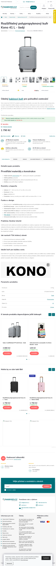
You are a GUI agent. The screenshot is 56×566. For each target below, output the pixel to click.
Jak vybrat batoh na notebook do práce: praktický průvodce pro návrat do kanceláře (26, 521)
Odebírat (46, 486)
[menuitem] (5, 13)
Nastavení (9, 563)
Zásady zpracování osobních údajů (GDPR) (8, 524)
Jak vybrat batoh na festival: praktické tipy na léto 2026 (25, 549)
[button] (39, 433)
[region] (28, 88)
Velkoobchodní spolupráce (8, 541)
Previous (49, 314)
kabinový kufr (16, 98)
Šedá (52, 295)
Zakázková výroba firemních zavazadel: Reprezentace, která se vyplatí (9, 547)
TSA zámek (7, 215)
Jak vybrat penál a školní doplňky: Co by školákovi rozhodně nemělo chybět (26, 529)
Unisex (52, 307)
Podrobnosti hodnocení (20, 30)
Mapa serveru (5, 533)
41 (53, 303)
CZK (51, 1)
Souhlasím (46, 558)
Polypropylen (50, 299)
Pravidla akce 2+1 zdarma (8, 529)
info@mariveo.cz (25, 502)
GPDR (14, 490)
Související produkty (35, 159)
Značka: (52, 136)
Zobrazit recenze (17, 459)
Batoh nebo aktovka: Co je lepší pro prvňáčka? (26, 524)
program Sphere (6, 539)
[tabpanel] (14, 338)
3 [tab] (29, 359)
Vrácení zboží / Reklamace (6, 1)
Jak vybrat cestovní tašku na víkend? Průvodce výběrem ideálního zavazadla (25, 538)
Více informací (24, 560)
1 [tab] (26, 359)
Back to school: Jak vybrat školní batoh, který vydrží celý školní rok (26, 541)
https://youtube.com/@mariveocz (28, 508)
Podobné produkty (48, 159)
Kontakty (4, 531)
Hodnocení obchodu (7, 535)
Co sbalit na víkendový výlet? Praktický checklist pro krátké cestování (25, 546)
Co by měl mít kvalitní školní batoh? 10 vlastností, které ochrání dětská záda (27, 533)
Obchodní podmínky (7, 521)
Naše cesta (4, 537)
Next (53, 314)
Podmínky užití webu (7, 526)
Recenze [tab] (15, 159)
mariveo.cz (23, 505)
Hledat (33, 7)
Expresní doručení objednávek (9, 543)
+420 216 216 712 (42, 502)
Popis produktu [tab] (6, 159)
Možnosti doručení (7, 127)
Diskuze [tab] (25, 159)
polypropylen (15, 176)
